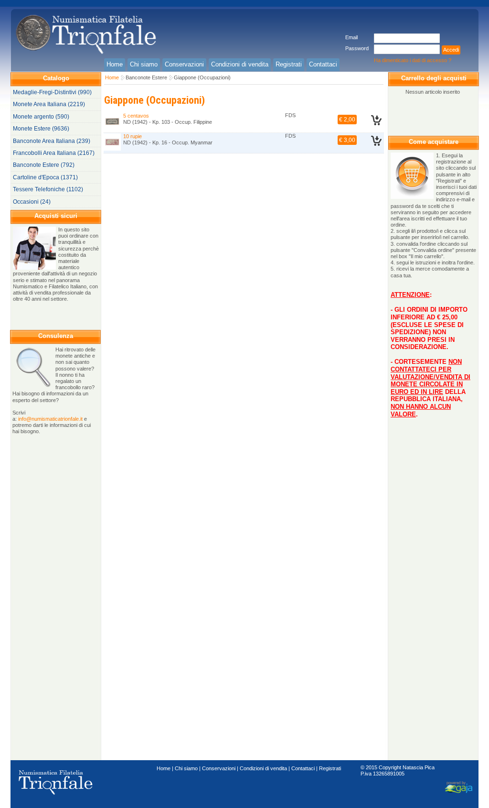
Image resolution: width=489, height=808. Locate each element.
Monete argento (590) (41, 116)
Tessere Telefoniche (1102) (48, 189)
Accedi (451, 50)
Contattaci (303, 768)
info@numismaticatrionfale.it (50, 419)
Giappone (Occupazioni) (202, 77)
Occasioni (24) (32, 201)
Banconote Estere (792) (43, 165)
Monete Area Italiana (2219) (49, 104)
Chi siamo (186, 768)
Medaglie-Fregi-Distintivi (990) (52, 92)
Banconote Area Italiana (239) (51, 141)
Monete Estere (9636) (41, 128)
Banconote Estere (146, 77)
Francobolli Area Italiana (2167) (54, 153)
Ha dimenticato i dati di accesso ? (412, 60)
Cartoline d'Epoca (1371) (45, 177)
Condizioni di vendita (263, 768)
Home (112, 77)
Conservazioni (218, 768)
